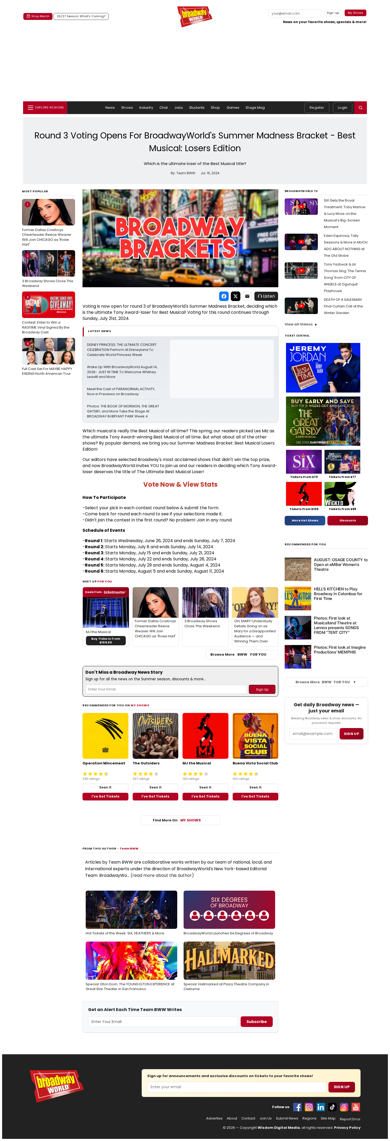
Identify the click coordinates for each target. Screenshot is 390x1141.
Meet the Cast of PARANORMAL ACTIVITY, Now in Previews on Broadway (121, 392)
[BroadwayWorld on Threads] (344, 1107)
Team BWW (129, 848)
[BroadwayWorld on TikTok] (332, 1107)
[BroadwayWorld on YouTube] (356, 1107)
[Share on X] (235, 296)
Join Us (265, 1118)
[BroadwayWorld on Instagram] (309, 1107)
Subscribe (256, 1021)
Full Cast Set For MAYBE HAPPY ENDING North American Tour (47, 358)
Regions (309, 1118)
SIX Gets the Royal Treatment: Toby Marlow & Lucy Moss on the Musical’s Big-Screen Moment (345, 213)
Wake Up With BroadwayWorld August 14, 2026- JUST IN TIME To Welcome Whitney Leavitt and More (122, 372)
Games (233, 107)
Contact (248, 1118)
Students (197, 107)
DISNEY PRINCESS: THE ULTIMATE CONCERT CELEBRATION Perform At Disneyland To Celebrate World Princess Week (122, 349)
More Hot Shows (305, 520)
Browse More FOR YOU (238, 654)
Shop (215, 107)
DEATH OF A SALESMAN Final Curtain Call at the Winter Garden (343, 306)
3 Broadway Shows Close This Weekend (47, 270)
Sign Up (342, 1087)
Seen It (105, 787)
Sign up (351, 733)
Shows (127, 107)
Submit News (287, 1118)
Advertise (214, 1118)
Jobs (178, 107)
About (232, 1118)
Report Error (350, 1119)
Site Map (328, 1118)
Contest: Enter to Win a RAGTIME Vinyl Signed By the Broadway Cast (46, 314)
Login (342, 107)
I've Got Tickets (105, 796)
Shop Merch (40, 16)
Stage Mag (255, 107)
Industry (146, 107)
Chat (163, 107)
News (110, 107)
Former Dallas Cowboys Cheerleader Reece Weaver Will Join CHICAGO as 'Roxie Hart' (46, 224)
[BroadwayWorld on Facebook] (297, 1107)
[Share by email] (247, 296)
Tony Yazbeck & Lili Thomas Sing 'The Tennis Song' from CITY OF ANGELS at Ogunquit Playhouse (345, 277)
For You (104, 581)
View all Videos (299, 324)
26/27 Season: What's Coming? (81, 16)
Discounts (348, 520)
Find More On (177, 820)
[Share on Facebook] (224, 296)
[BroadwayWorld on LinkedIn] (321, 1107)
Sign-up (333, 13)
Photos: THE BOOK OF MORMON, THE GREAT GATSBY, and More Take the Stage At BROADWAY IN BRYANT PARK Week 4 (123, 411)
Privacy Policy (347, 1127)
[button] (360, 107)
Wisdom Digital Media (279, 1127)
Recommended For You (305, 544)
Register (317, 107)
